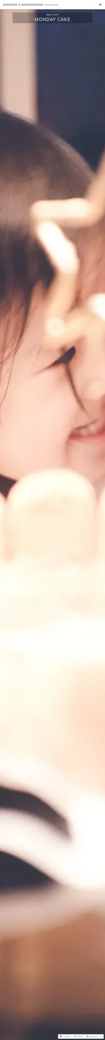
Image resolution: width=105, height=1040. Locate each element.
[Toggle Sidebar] (100, 4)
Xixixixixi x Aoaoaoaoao (23, 4)
